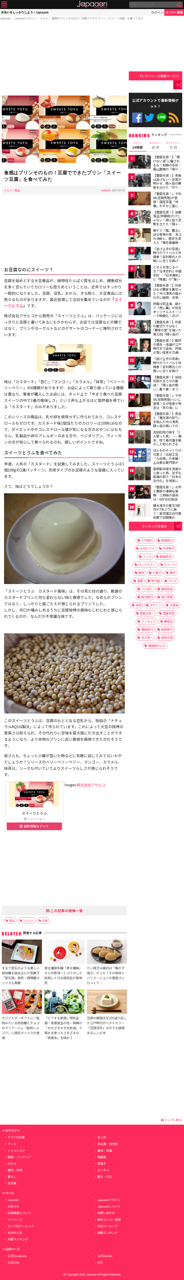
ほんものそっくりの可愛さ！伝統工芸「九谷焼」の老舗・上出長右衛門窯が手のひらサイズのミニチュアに (167, 460)
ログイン (157, 12)
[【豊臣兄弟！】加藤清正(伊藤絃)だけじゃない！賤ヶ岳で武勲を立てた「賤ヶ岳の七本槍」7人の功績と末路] (139, 217)
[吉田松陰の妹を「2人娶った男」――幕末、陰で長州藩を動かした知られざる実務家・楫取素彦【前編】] (139, 437)
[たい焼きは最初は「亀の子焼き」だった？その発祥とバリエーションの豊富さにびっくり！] (107, 952)
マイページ (15, 1219)
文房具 (174, 605)
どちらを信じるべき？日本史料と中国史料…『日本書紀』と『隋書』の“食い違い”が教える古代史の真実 (167, 277)
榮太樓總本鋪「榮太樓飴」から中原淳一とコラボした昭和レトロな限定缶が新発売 (63, 975)
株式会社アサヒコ (91, 784)
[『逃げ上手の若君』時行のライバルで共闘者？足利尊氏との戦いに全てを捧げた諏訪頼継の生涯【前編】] (139, 254)
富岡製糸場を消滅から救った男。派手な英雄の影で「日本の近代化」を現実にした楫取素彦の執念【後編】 (167, 478)
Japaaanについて (108, 1206)
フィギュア (148, 621)
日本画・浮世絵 (107, 1144)
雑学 (141, 573)
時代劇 (155, 581)
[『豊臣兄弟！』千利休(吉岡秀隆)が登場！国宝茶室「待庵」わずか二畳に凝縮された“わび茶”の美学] (139, 199)
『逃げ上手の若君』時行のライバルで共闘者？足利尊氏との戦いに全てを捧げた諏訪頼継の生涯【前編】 (167, 258)
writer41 (105, 190)
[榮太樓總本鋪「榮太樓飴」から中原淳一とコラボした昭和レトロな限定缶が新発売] (64, 952)
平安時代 (168, 548)
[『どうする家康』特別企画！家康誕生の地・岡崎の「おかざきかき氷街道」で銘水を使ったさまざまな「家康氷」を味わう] (64, 1002)
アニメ (147, 556)
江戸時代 (147, 540)
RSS (174, 118)
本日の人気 (15, 1232)
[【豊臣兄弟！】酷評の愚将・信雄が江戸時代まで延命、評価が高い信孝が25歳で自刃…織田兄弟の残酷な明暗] (139, 345)
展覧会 (168, 621)
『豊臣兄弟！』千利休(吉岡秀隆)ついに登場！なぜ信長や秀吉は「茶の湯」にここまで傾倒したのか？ (167, 405)
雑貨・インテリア (19, 1157)
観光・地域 (15, 1170)
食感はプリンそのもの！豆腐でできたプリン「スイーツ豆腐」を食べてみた (97, 18)
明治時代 (147, 597)
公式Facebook (137, 118)
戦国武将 (165, 556)
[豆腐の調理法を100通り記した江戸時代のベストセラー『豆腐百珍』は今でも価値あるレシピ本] (107, 1002)
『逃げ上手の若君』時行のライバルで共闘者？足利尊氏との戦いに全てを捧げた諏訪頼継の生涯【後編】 (167, 368)
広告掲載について (19, 1213)
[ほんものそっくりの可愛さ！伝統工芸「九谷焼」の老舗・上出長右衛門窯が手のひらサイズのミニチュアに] (139, 455)
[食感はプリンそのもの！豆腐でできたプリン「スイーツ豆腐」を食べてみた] (64, 130)
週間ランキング (107, 1232)
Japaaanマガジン (25, 18)
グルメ (44, 18)
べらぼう (147, 589)
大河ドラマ (147, 548)
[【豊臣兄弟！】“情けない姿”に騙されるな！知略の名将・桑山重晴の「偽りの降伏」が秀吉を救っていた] (139, 162)
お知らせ (13, 1206)
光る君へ (147, 637)
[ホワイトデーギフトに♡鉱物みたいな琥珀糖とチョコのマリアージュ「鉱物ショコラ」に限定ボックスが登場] (22, 1002)
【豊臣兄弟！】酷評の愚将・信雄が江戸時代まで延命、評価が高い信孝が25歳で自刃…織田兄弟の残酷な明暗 (167, 350)
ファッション (16, 1150)
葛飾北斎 (167, 637)
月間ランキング (18, 1239)
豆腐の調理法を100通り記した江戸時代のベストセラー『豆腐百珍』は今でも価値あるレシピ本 (107, 1025)
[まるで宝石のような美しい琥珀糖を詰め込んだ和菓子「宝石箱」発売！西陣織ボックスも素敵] (22, 952)
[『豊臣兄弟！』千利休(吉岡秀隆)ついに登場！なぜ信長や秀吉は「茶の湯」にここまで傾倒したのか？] (139, 400)
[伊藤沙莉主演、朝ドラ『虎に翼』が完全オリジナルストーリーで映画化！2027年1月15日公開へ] (139, 309)
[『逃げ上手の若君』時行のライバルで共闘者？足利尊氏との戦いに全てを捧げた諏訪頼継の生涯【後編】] (139, 364)
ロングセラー (147, 564)
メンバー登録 (174, 12)
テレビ (172, 581)
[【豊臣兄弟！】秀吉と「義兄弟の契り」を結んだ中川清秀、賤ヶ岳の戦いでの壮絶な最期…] (139, 419)
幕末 (172, 573)
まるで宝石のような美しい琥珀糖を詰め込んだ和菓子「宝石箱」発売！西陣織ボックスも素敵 (20, 975)
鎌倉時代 (147, 629)
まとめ (101, 1137)
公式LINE (162, 118)
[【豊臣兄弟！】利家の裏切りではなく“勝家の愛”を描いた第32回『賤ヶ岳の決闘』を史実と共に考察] (139, 327)
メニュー (4, 4)
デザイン (155, 605)
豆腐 (45, 920)
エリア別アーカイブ (21, 1226)
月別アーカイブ (107, 1226)
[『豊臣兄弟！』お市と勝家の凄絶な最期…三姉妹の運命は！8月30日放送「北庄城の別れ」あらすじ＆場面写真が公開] (139, 492)
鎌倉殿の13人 (157, 645)
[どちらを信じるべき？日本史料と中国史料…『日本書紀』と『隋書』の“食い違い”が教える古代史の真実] (139, 272)
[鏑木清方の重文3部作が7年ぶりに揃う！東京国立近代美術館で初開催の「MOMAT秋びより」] (139, 511)
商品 (17, 190)
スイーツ (170, 564)
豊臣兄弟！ (147, 613)
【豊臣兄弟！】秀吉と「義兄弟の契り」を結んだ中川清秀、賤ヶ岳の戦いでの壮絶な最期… (167, 421)
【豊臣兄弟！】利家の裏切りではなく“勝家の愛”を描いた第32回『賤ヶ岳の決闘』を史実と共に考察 (167, 331)
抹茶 (138, 605)
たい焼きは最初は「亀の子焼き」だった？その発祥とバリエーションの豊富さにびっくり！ (106, 975)
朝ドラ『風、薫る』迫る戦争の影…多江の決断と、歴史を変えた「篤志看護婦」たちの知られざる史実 (167, 240)
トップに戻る (173, 1120)
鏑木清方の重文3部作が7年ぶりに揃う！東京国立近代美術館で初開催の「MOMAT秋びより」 (168, 513)
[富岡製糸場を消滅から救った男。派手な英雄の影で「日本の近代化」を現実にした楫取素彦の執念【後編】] (139, 474)
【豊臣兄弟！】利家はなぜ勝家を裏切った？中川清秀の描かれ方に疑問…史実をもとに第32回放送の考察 (167, 295)
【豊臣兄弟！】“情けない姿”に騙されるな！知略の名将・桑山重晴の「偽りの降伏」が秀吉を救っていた (167, 166)
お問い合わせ (106, 1213)
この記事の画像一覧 (66, 910)
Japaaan (92, 5)
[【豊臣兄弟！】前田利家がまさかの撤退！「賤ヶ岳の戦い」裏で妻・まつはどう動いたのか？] (139, 382)
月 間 (173, 145)
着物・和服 (104, 1150)
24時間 (137, 145)
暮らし (12, 1176)
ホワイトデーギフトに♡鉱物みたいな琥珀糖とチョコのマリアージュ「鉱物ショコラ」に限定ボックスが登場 (20, 1027)
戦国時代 (167, 540)
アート (12, 1144)
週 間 (155, 145)
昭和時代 (167, 629)
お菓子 (157, 573)
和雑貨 (101, 1157)
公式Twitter (149, 118)
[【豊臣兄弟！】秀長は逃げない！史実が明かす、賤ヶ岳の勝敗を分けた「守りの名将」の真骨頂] (139, 180)
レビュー (28, 920)
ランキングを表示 (154, 526)
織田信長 (167, 589)
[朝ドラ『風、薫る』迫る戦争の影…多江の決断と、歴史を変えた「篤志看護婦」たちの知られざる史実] (139, 235)
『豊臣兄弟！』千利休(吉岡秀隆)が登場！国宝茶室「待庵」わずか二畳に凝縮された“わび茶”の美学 (167, 203)
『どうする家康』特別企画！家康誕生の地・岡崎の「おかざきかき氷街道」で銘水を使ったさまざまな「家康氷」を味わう (63, 1027)
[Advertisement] (64, 57)
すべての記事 (16, 1137)
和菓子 (101, 1163)
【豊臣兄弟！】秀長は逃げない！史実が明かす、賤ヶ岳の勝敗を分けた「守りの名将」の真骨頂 (167, 183)
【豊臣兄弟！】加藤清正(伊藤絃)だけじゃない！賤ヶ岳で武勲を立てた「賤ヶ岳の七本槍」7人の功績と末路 (167, 222)
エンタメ (103, 1170)
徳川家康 (167, 597)
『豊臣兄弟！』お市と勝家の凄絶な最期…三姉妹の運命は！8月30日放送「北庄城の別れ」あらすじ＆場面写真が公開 (167, 499)
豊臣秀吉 (168, 613)
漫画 (140, 581)
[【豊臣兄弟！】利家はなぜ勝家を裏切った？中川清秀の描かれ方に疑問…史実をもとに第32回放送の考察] (139, 290)
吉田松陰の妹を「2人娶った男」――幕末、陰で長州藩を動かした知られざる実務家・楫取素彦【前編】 (167, 442)
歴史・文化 (104, 1176)
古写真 (12, 1183)
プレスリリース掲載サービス (158, 75)
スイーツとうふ (34, 813)
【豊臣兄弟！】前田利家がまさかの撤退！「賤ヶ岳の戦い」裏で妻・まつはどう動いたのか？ (167, 385)
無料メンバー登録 (109, 1219)
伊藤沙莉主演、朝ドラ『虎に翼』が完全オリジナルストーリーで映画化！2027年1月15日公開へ (167, 311)
